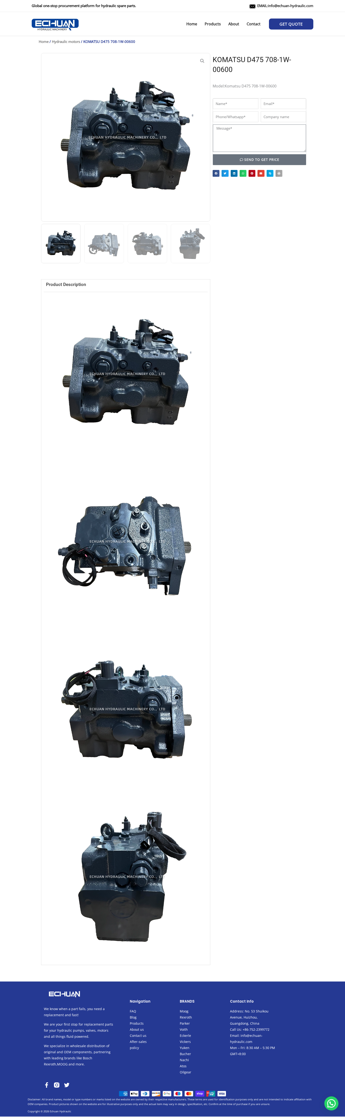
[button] (291, 24)
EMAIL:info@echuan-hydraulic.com (285, 5)
